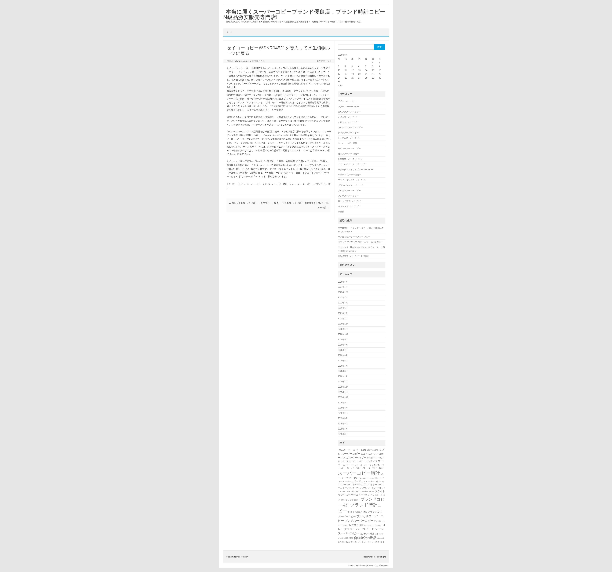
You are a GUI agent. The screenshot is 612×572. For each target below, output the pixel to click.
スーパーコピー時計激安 (369, 478)
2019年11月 (343, 392)
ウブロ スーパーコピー (348, 106)
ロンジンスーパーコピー (349, 206)
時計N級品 (346, 542)
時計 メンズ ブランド (376, 542)
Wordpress (384, 565)
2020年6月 (343, 355)
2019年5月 (343, 423)
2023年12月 (343, 292)
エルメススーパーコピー (349, 112)
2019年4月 (343, 429)
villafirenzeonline (243, 61)
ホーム (229, 32)
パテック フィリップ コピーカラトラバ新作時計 (360, 242)
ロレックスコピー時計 (373, 525)
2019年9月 (343, 402)
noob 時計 (366, 449)
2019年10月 (343, 397)
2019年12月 (343, 387)
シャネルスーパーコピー (349, 138)
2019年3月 (343, 434)
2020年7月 (343, 350)
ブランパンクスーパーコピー (351, 185)
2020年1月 (343, 381)
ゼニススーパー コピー (348, 154)
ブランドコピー (353, 500)
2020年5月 (343, 360)
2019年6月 (343, 418)
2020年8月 (343, 345)
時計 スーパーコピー (359, 542)
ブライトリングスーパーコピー (352, 180)
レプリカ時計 (356, 525)
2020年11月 (343, 329)
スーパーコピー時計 (359, 473)
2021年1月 (343, 318)
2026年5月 (343, 282)
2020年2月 (343, 376)
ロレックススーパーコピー (350, 201)
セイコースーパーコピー (250, 184)
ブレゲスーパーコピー (348, 196)
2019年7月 (343, 413)
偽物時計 (348, 538)
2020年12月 (343, 324)
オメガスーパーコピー (348, 117)
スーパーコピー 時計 (277, 184)
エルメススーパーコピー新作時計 (353, 256)
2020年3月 (343, 371)
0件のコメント (324, 61)
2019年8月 (343, 408)
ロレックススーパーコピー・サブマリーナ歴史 (254, 203)
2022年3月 (343, 303)
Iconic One (353, 565)
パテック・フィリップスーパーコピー (355, 169)
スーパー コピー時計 (347, 143)
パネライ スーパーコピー (349, 175)
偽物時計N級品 (365, 538)
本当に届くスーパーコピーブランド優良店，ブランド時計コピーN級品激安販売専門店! (304, 14)
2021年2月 (343, 313)
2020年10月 (343, 334)
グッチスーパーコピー (348, 132)
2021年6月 (343, 308)
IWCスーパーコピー (347, 101)
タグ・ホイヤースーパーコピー (352, 164)
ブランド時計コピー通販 (357, 512)
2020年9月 (343, 339)
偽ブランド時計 (367, 533)
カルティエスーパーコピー (350, 127)
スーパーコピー (354, 468)
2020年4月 (343, 366)
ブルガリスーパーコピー (349, 190)
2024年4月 (343, 287)
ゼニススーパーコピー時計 (350, 159)
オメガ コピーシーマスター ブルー (354, 237)
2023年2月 (343, 297)
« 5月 (340, 85)
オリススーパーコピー (348, 122)
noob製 (375, 450)
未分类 (341, 211)
